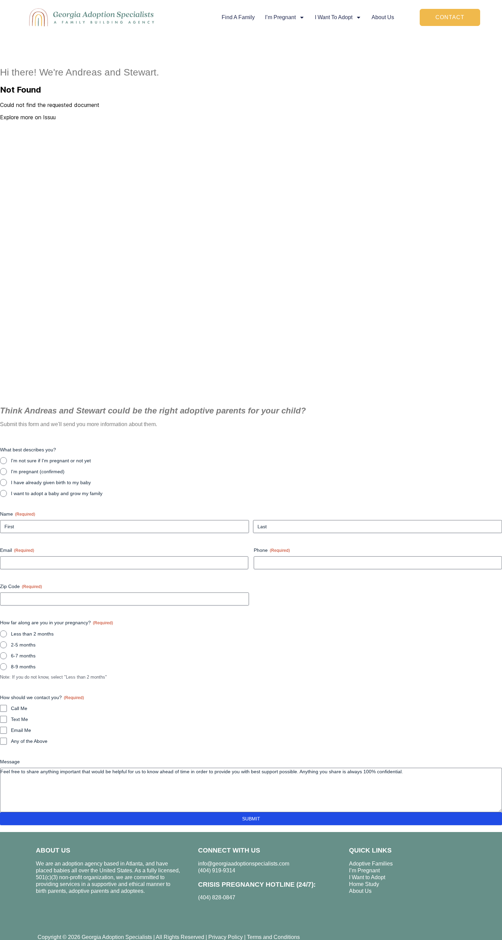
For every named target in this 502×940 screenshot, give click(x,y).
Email (17, 550)
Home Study (364, 884)
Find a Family (238, 17)
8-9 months (23, 666)
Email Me (21, 730)
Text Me (19, 719)
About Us (383, 17)
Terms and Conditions (273, 937)
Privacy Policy (225, 937)
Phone (272, 550)
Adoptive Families (371, 864)
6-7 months (23, 655)
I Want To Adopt (333, 17)
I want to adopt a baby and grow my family (56, 493)
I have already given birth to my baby (51, 482)
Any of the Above (29, 741)
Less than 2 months (32, 634)
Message (10, 761)
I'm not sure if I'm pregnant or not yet (51, 460)
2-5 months (23, 645)
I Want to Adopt (367, 877)
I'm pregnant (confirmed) (38, 471)
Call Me (19, 708)
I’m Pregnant (280, 17)
